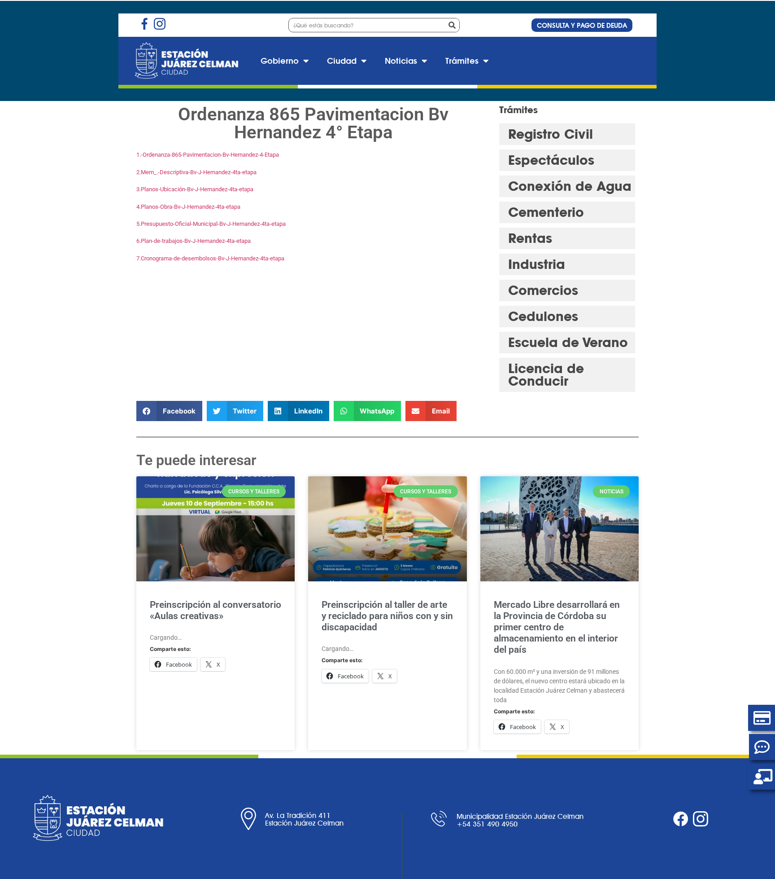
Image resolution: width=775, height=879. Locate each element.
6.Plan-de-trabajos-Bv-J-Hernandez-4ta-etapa (193, 240)
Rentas (530, 238)
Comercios (543, 290)
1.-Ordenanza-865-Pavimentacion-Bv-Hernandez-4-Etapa (207, 154)
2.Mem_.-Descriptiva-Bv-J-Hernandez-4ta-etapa (196, 172)
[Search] (452, 25)
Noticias (401, 61)
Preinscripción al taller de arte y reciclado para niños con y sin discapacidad (387, 616)
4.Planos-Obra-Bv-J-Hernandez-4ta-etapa (188, 206)
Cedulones (543, 316)
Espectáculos (551, 160)
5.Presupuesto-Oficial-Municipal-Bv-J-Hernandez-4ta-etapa (211, 223)
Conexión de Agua (569, 186)
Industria (536, 264)
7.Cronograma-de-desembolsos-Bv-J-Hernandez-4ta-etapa (210, 258)
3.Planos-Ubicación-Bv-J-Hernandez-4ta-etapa (194, 189)
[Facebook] (680, 818)
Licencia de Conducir (546, 374)
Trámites (462, 61)
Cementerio (546, 212)
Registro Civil (550, 134)
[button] (169, 411)
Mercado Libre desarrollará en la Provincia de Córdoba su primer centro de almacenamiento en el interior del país (557, 627)
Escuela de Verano (568, 342)
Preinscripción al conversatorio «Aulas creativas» (215, 610)
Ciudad (342, 61)
